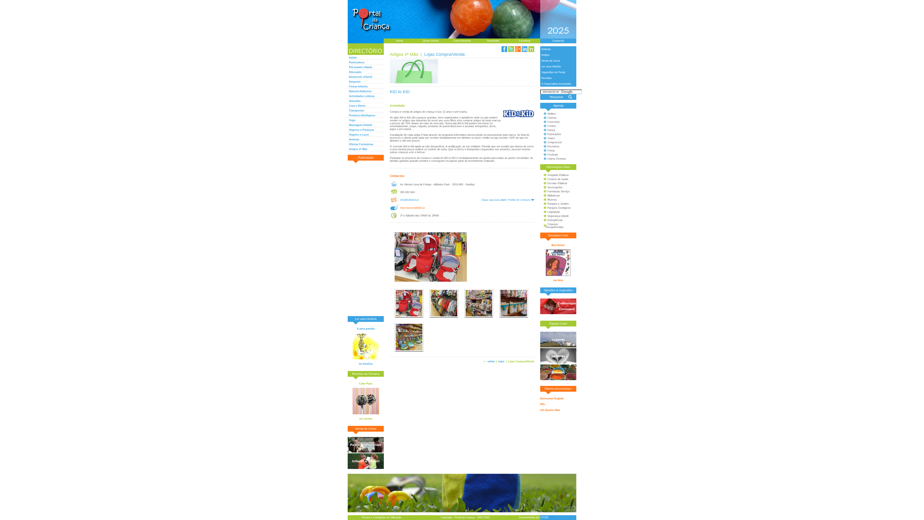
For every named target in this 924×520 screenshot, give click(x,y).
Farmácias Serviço (558, 191)
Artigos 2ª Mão (358, 149)
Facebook (525, 40)
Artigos (545, 54)
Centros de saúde (557, 179)
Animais (354, 139)
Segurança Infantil (557, 215)
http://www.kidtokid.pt (412, 207)
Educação (355, 72)
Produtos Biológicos (362, 115)
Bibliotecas (553, 195)
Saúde (353, 57)
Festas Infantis (358, 86)
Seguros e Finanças (361, 129)
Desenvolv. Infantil (360, 76)
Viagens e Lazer (359, 134)
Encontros (553, 146)
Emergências (555, 220)
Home (399, 40)
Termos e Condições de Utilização (381, 517)
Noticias (546, 49)
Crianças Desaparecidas (552, 225)
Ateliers (551, 113)
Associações (555, 187)
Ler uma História (551, 66)
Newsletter (493, 40)
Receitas (546, 78)
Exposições (554, 134)
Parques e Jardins (558, 203)
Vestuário (355, 100)
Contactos (558, 40)
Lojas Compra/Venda (444, 54)
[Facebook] (504, 49)
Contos (551, 125)
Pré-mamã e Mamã (360, 67)
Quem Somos (431, 40)
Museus (552, 199)
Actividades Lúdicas (362, 96)
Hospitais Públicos (558, 175)
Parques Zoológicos (559, 207)
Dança (551, 130)
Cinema (551, 117)
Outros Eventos (556, 158)
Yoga (352, 120)
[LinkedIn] (524, 49)
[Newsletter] (531, 49)
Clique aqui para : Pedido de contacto (506, 199)
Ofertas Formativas (361, 144)
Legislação (553, 211)
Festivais (552, 154)
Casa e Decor (357, 105)
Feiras (551, 150)
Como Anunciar (462, 40)
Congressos (554, 142)
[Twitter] (511, 49)
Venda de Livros (550, 60)
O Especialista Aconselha (556, 83)
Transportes (356, 110)
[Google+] (518, 49)
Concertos (553, 121)
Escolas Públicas (557, 183)
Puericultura (356, 62)
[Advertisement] (365, 238)
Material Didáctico (360, 91)
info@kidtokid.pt (409, 199)
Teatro (551, 138)
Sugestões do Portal (553, 72)
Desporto (355, 81)
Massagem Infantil (360, 125)
